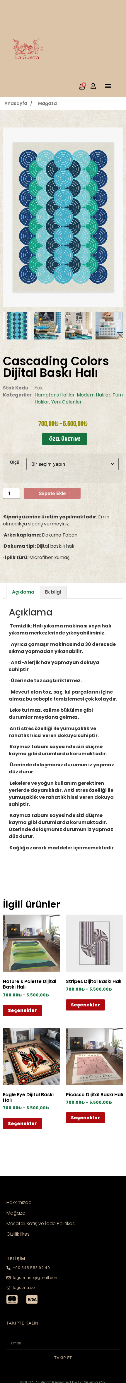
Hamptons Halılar (55, 395)
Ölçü (14, 462)
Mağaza (47, 103)
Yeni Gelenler (66, 402)
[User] (93, 86)
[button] (108, 86)
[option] (63, 217)
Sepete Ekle (52, 493)
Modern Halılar (93, 395)
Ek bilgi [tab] (53, 592)
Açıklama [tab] (23, 592)
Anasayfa (15, 103)
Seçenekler (22, 1010)
